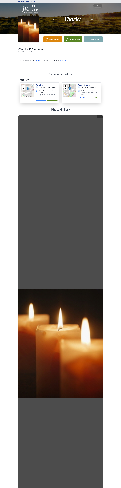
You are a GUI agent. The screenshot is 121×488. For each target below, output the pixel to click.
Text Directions (41, 99)
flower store (63, 60)
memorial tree (38, 60)
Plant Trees (52, 99)
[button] (28, 88)
